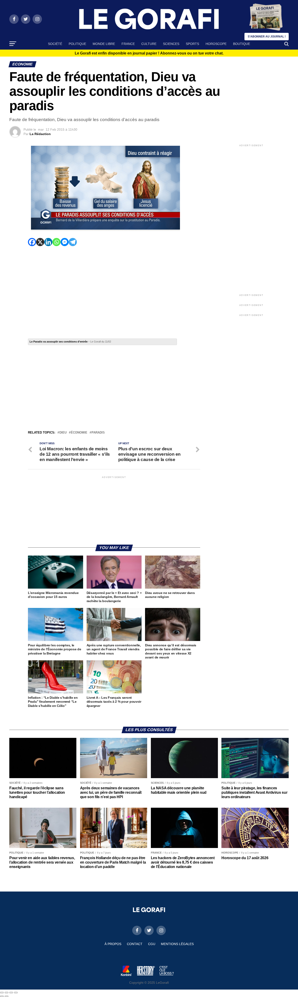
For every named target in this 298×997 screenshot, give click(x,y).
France (128, 44)
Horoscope (216, 44)
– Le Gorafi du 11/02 (70, 341)
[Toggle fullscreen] (11, 992)
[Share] (6, 992)
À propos (113, 944)
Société (55, 44)
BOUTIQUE (241, 44)
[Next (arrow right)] (6, 996)
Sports (192, 44)
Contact (134, 944)
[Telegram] (73, 242)
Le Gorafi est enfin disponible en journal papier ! (149, 53)
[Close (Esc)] (2, 992)
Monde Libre (104, 44)
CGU (151, 944)
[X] (40, 242)
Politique (77, 44)
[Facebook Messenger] (65, 242)
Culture (148, 44)
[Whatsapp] (56, 242)
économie (79, 432)
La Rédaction (40, 134)
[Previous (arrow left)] (2, 996)
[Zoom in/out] (16, 992)
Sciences (171, 44)
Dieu (63, 432)
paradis (98, 432)
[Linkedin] (48, 242)
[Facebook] (32, 242)
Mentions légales (177, 944)
